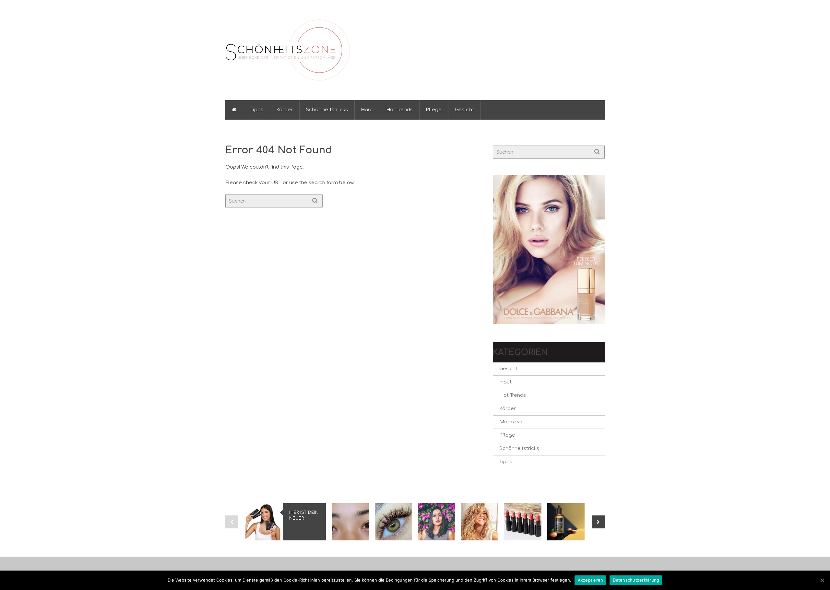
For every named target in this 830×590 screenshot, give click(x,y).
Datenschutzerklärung (636, 580)
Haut (367, 109)
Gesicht (464, 109)
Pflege (434, 109)
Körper (285, 109)
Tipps (256, 109)
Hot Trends (399, 109)
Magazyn (510, 422)
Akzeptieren (590, 580)
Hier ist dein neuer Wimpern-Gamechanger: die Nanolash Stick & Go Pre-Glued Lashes (303, 515)
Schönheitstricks (327, 109)
